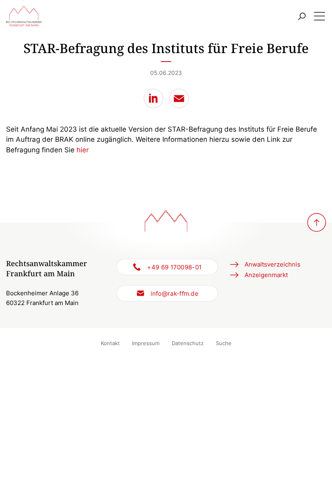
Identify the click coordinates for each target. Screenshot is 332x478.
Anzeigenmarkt (266, 275)
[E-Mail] (179, 98)
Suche (224, 343)
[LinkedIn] (153, 98)
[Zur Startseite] (24, 16)
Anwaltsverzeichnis (272, 264)
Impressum (146, 343)
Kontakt (110, 343)
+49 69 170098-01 (174, 267)
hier (83, 150)
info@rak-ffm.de (175, 293)
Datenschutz (188, 343)
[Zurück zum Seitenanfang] (316, 222)
